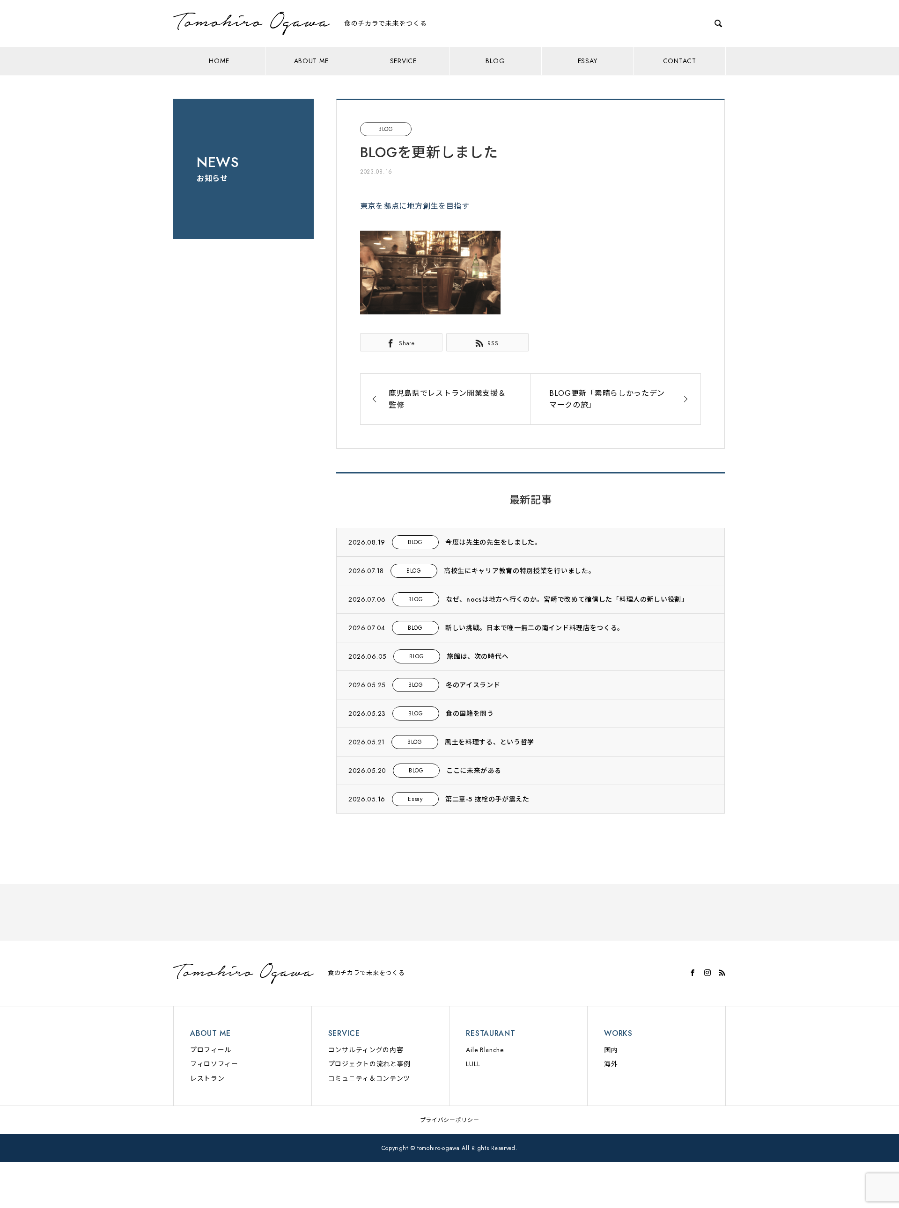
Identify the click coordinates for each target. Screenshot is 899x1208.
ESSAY (587, 60)
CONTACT (679, 60)
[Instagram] (707, 972)
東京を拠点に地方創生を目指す (415, 206)
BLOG (495, 60)
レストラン (207, 1078)
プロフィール (210, 1050)
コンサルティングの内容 (366, 1050)
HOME (219, 60)
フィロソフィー (214, 1064)
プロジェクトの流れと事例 (369, 1064)
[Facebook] (692, 972)
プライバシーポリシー (449, 1120)
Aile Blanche (484, 1050)
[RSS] (722, 972)
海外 (611, 1064)
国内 (611, 1050)
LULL (473, 1064)
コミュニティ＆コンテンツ (369, 1078)
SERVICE (403, 60)
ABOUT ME (311, 60)
